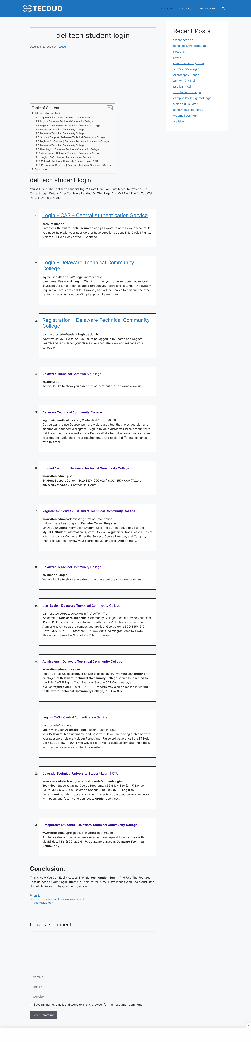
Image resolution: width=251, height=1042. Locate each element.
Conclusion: (41, 169)
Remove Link (207, 8)
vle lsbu (178, 121)
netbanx (179, 51)
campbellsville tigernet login (192, 98)
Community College (71, 374)
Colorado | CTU (80, 773)
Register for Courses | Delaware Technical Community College (74, 141)
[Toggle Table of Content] (108, 108)
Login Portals (165, 8)
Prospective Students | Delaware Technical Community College (76, 165)
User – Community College (81, 605)
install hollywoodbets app (190, 46)
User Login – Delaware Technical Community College (69, 149)
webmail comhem (185, 115)
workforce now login (187, 92)
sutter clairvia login (186, 69)
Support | (85, 468)
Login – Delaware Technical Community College (66, 121)
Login (37, 895)
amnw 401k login (185, 80)
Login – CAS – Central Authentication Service (65, 117)
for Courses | (88, 511)
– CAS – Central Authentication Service (74, 717)
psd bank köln (183, 86)
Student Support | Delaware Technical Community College (72, 137)
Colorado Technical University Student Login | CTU (69, 161)
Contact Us (186, 8)
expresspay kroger (186, 75)
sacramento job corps (188, 109)
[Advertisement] (93, 78)
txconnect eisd (183, 40)
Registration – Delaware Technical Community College (70, 125)
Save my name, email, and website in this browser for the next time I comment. (88, 1004)
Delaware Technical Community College (62, 129)
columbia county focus (188, 63)
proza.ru (179, 57)
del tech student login (47, 113)
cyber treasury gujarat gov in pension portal (59, 899)
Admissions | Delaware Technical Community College (70, 153)
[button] (223, 8)
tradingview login (43, 902)
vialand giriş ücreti (185, 104)
